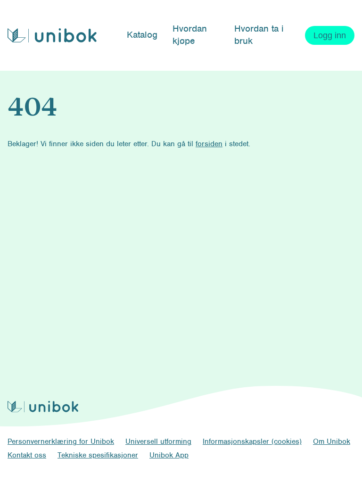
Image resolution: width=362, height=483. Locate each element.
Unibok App (169, 455)
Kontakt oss (27, 455)
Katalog (142, 35)
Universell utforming (158, 441)
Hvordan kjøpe (190, 35)
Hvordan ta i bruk (259, 35)
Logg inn (329, 35)
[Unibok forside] (52, 35)
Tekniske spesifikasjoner (98, 455)
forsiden (209, 144)
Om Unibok (331, 441)
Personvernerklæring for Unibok (61, 441)
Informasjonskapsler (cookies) (252, 441)
